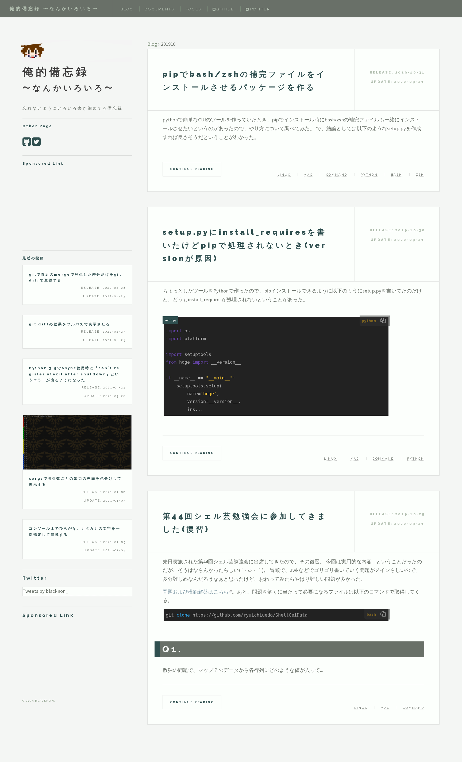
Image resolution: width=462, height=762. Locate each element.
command (337, 174)
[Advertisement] (77, 207)
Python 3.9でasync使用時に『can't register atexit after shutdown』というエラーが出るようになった (74, 374)
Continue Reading (192, 169)
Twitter (259, 9)
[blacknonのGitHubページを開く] (26, 141)
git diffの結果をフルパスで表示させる (69, 324)
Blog (127, 9)
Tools (193, 9)
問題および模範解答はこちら (196, 592)
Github (225, 9)
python (369, 174)
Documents (159, 9)
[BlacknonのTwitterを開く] (36, 141)
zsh (420, 174)
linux (284, 174)
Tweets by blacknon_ (45, 591)
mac (308, 174)
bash (396, 174)
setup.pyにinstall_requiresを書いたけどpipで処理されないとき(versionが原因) (245, 245)
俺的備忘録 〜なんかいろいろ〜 (54, 8)
